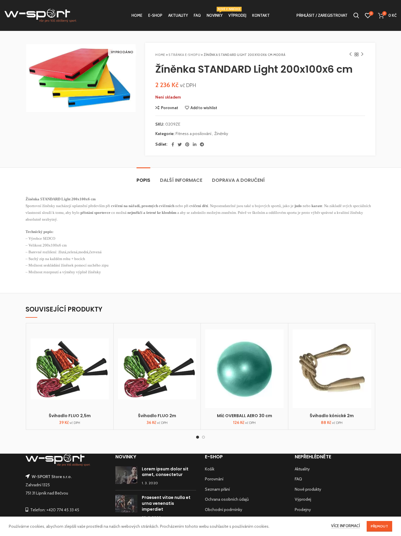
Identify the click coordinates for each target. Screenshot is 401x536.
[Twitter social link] (179, 144)
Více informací (345, 525)
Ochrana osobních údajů (227, 499)
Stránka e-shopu (184, 55)
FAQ (298, 479)
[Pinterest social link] (187, 144)
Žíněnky (221, 133)
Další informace (181, 180)
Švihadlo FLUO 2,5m (70, 416)
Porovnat (169, 108)
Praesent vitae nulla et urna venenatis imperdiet (166, 503)
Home (160, 55)
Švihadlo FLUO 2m (157, 416)
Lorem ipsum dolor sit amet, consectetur (165, 472)
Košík (209, 469)
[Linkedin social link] (194, 144)
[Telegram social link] (202, 144)
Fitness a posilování (193, 133)
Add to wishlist (204, 108)
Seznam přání (217, 489)
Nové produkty (308, 489)
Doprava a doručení (238, 180)
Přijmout (379, 526)
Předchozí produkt (350, 54)
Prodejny (303, 509)
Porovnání (214, 479)
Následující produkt (362, 54)
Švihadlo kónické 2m (332, 416)
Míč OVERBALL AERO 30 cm (244, 416)
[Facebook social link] (173, 144)
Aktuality (302, 469)
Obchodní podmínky (223, 509)
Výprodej (303, 499)
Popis (143, 180)
